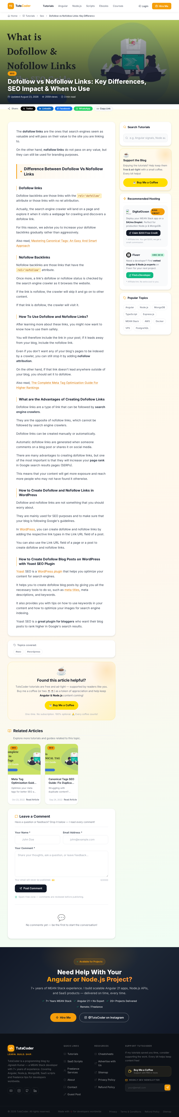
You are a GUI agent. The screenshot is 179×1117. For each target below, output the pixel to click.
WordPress (27, 529)
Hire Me (163, 6)
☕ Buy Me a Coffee (61, 705)
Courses (118, 5)
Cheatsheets (105, 1053)
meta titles (72, 590)
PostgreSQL (142, 328)
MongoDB (159, 307)
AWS (147, 321)
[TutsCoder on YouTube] (11, 1090)
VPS (128, 328)
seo (12, 73)
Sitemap (103, 1072)
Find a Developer (141, 275)
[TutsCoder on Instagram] (19, 1090)
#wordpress (33, 651)
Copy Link (105, 108)
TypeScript (131, 314)
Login (145, 6)
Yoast (20, 571)
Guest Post (74, 1094)
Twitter (29, 108)
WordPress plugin (50, 571)
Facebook (65, 108)
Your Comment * (25, 848)
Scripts (90, 5)
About (71, 1079)
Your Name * (22, 832)
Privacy (113, 1111)
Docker (160, 321)
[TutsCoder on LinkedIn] (35, 1090)
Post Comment (32, 888)
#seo (18, 651)
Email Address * (72, 832)
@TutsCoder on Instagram (106, 1017)
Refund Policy (106, 1087)
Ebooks (103, 5)
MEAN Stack (132, 321)
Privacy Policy (106, 1079)
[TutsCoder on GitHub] (27, 1090)
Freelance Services (73, 1070)
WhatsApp (84, 108)
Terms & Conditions (130, 1111)
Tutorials (48, 5)
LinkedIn (46, 108)
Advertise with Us (107, 1063)
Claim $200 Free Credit (145, 232)
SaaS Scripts (75, 1061)
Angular (63, 5)
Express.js (148, 314)
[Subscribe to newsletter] (167, 1088)
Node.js (77, 5)
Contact (72, 1087)
